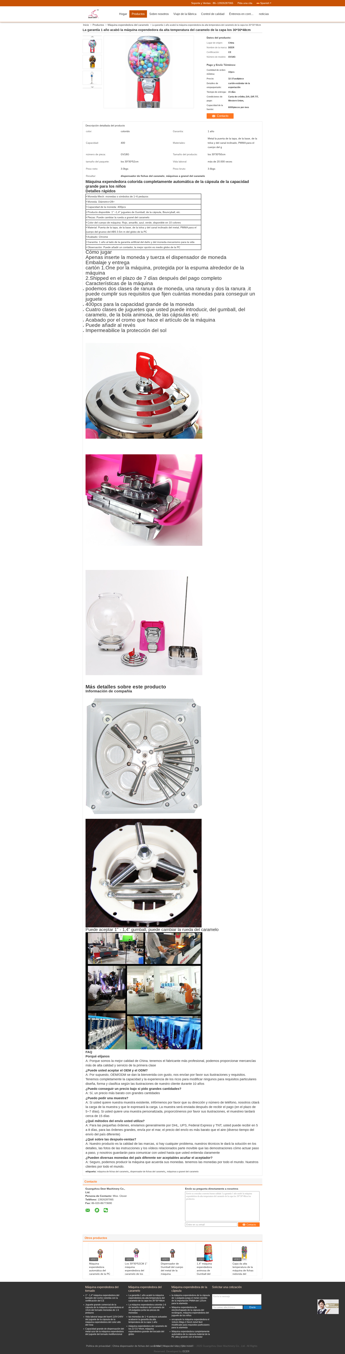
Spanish (264, 3)
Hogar (123, 13)
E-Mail (157, 1345)
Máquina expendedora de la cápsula (189, 1289)
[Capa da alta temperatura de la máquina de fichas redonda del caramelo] (244, 1253)
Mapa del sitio (171, 1345)
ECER (186, 1351)
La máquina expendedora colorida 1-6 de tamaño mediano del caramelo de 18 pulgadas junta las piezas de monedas (147, 1308)
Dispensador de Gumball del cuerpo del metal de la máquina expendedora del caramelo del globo (172, 1272)
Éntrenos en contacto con (243, 13)
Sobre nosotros (159, 13)
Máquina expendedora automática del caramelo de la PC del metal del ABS (99, 1270)
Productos (138, 13)
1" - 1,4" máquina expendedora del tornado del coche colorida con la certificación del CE (102, 1298)
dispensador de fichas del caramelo (147, 1171)
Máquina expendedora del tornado (102, 1289)
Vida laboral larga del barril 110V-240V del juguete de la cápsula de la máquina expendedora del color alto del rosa (104, 1320)
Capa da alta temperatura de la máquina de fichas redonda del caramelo (243, 1270)
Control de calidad (212, 13)
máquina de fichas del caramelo (112, 1171)
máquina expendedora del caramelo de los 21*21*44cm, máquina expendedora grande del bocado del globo (147, 1330)
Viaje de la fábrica (184, 13)
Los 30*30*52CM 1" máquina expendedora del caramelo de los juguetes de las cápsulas (136, 1272)
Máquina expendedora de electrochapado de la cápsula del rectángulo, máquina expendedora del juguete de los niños (190, 1311)
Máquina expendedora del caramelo (128, 24)
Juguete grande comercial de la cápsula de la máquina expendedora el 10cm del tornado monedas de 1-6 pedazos (104, 1308)
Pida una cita (245, 3)
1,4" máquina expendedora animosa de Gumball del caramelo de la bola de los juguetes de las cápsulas (208, 1274)
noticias (264, 13)
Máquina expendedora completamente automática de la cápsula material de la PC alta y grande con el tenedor (191, 1334)
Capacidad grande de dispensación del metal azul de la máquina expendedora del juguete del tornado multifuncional (104, 1331)
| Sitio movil (186, 1345)
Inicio (86, 24)
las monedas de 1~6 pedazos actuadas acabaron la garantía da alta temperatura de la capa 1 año (147, 1319)
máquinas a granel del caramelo (183, 1171)
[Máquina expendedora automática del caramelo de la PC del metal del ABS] (100, 1253)
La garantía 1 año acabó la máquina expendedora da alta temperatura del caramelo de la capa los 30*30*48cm (146, 1298)
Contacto (222, 115)
